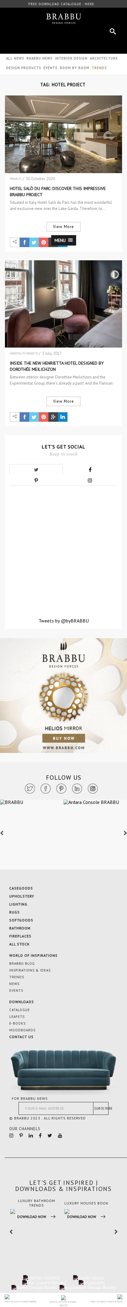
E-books (17, 1023)
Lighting (18, 904)
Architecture (104, 58)
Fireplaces (20, 936)
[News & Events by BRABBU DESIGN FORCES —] (63, 19)
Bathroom (20, 928)
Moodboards (22, 1030)
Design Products (23, 68)
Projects (16, 178)
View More (63, 226)
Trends (16, 977)
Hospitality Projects (24, 353)
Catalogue (19, 1010)
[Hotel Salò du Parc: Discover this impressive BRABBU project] (63, 134)
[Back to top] (100, 1239)
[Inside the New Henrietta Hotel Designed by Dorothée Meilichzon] (63, 304)
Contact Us (21, 1036)
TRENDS (99, 68)
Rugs (14, 912)
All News (15, 58)
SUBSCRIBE (101, 1108)
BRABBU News (39, 58)
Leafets (17, 1016)
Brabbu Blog (22, 963)
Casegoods (21, 888)
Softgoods (21, 920)
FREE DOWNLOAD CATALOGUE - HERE (61, 4)
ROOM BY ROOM (74, 68)
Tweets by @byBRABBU (64, 621)
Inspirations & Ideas (30, 970)
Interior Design (71, 58)
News (14, 984)
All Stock (19, 944)
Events (50, 68)
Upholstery (21, 896)
